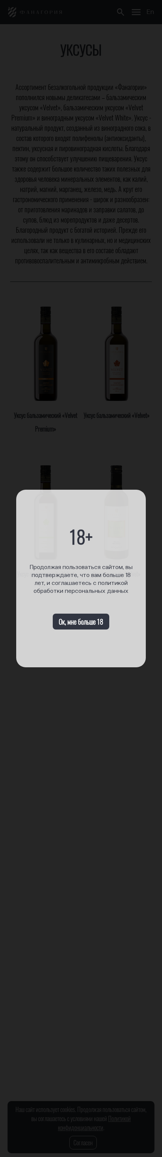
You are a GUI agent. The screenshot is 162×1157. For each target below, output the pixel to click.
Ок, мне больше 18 (81, 621)
